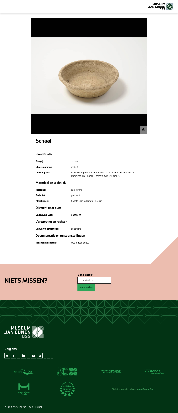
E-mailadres (85, 274)
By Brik (38, 406)
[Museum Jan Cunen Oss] (161, 7)
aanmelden (86, 287)
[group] (89, 76)
